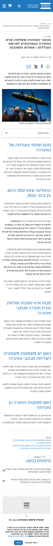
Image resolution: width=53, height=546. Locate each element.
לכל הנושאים (39, 457)
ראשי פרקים (43, 133)
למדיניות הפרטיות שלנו (18, 536)
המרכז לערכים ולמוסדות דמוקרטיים (36, 448)
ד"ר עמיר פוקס (27, 57)
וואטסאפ (48, 66)
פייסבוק (41, 66)
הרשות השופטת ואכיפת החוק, (38, 440)
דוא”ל (28, 66)
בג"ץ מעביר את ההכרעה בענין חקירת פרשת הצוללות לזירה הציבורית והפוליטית (31, 480)
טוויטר (35, 66)
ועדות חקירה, (18, 440)
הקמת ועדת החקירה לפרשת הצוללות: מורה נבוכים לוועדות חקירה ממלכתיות (28, 470)
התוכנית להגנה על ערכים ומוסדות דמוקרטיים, (31, 445)
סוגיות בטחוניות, (44, 443)
